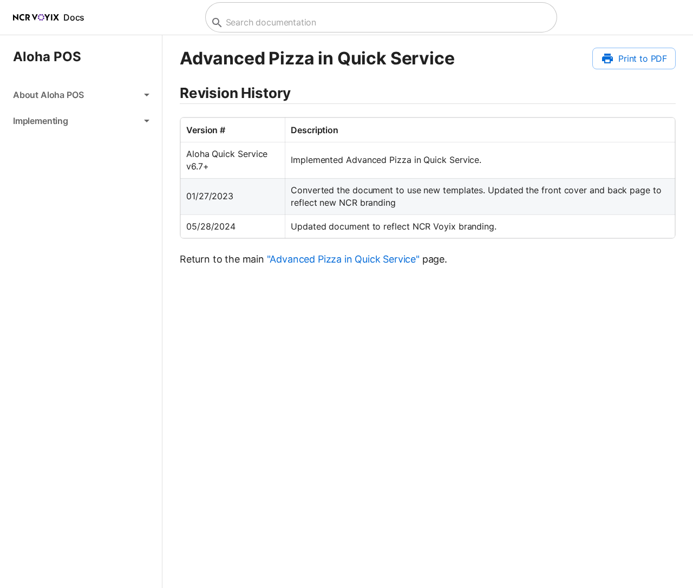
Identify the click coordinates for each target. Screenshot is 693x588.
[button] (81, 95)
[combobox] (380, 22)
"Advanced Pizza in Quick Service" (343, 259)
